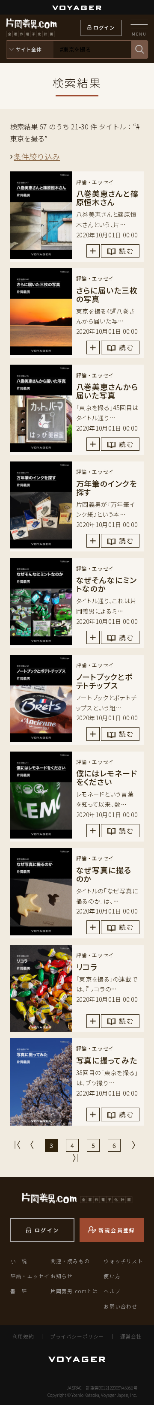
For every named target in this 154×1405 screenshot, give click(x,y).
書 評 (18, 1290)
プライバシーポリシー (77, 1336)
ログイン (104, 27)
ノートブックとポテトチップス (104, 681)
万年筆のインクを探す (106, 487)
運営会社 (131, 1336)
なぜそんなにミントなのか (106, 584)
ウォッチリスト (123, 1260)
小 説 (18, 1260)
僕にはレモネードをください (106, 777)
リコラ (87, 966)
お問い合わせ (120, 1306)
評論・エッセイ (30, 1275)
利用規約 (23, 1336)
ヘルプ (112, 1290)
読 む (126, 250)
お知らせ (61, 1275)
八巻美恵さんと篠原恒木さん (107, 197)
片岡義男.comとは (74, 1290)
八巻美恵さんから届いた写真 (107, 391)
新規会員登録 (116, 1230)
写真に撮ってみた (106, 1060)
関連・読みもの (70, 1260)
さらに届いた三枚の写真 (107, 294)
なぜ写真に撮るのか (103, 874)
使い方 (112, 1275)
